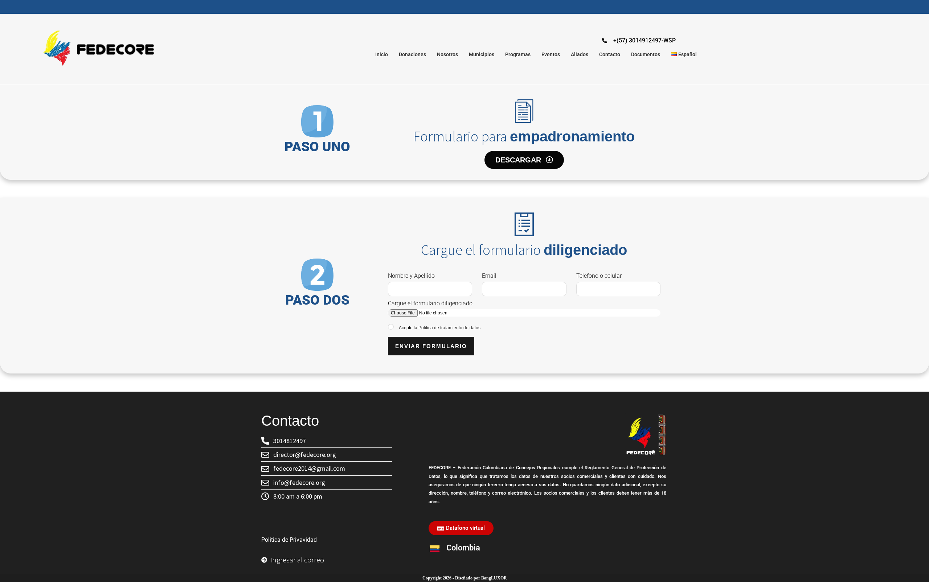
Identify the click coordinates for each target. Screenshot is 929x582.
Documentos (645, 54)
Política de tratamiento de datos (449, 327)
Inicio (381, 54)
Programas (518, 54)
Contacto (609, 54)
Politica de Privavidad (289, 539)
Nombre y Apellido (411, 275)
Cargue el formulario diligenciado (430, 303)
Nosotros (447, 54)
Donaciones (412, 54)
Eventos (550, 54)
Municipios (481, 54)
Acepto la (439, 327)
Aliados (579, 54)
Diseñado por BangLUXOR (481, 578)
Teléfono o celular (599, 275)
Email (489, 275)
